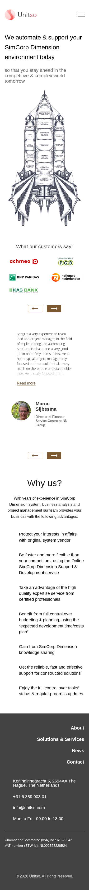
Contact (75, 762)
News (78, 750)
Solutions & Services (60, 739)
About (77, 727)
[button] (54, 308)
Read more (26, 383)
